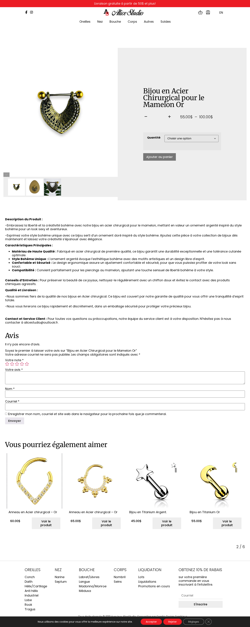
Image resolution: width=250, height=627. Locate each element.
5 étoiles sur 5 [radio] (27, 364)
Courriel (12, 401)
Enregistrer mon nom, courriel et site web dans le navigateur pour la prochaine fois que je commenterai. (87, 414)
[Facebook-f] (26, 12)
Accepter (151, 621)
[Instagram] (31, 12)
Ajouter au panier (159, 157)
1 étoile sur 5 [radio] (7, 364)
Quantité (153, 137)
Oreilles (84, 21)
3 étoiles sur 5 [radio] (17, 364)
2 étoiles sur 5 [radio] (12, 364)
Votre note (14, 360)
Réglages (193, 621)
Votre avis (14, 369)
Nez (100, 21)
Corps (132, 21)
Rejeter (172, 621)
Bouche (115, 21)
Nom (10, 388)
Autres (149, 21)
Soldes (166, 21)
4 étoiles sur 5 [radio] (22, 364)
